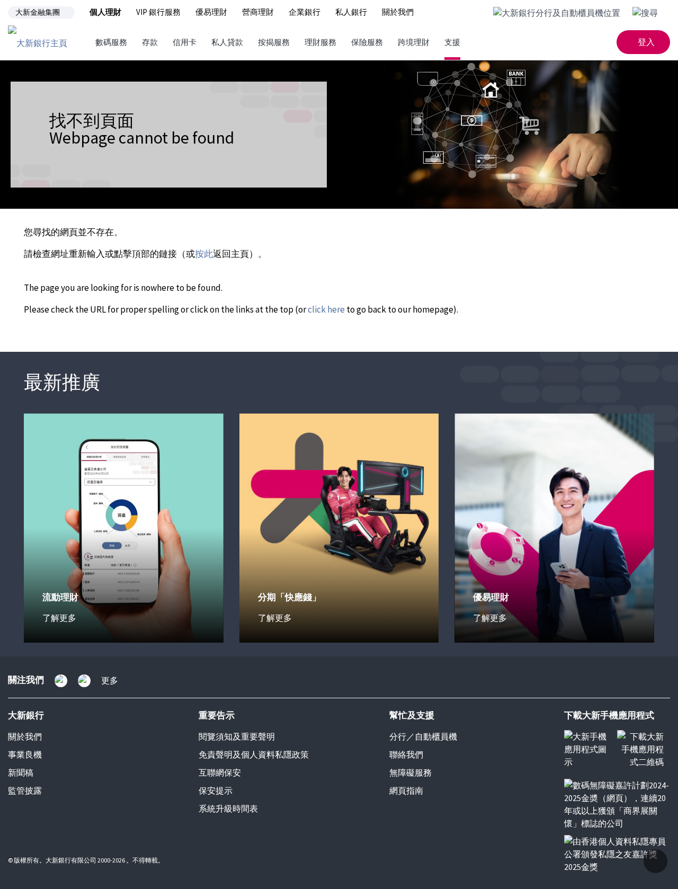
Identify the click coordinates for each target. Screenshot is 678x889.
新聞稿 (20, 772)
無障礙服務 (410, 772)
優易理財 (211, 12)
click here (326, 309)
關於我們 (398, 12)
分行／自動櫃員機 (423, 736)
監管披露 (25, 790)
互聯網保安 (220, 772)
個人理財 (105, 12)
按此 (204, 254)
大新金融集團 (37, 12)
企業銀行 (304, 12)
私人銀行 (351, 12)
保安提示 (216, 790)
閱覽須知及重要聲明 (237, 736)
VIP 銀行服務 (158, 12)
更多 (109, 680)
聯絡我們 (406, 754)
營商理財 (258, 12)
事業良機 (25, 754)
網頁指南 (406, 790)
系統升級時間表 (228, 808)
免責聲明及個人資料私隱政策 (254, 754)
